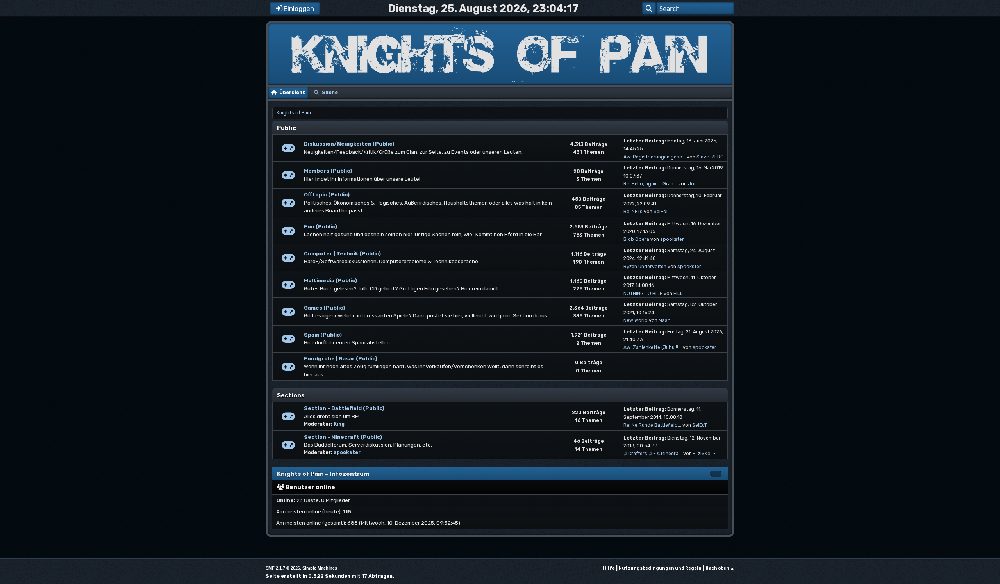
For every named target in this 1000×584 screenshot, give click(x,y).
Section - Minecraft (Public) (343, 437)
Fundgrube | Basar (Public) (340, 358)
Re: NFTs (633, 211)
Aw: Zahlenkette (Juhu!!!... (652, 347)
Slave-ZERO (710, 157)
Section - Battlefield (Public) (344, 408)
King (339, 424)
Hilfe (609, 568)
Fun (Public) (320, 226)
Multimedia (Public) (330, 280)
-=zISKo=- (704, 453)
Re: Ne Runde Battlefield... (652, 425)
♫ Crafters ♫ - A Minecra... (652, 453)
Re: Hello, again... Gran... (650, 184)
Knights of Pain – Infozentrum (323, 473)
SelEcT (661, 211)
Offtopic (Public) (327, 194)
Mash (665, 320)
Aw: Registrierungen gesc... (654, 157)
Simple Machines (319, 568)
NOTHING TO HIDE (642, 293)
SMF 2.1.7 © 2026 (283, 568)
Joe (692, 184)
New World (635, 320)
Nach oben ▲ (719, 568)
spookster (672, 239)
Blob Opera (636, 239)
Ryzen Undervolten (644, 266)
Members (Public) (328, 170)
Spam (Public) (323, 334)
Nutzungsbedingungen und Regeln (660, 568)
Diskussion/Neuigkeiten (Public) (349, 144)
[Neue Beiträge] (288, 150)
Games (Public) (324, 307)
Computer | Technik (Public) (342, 253)
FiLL (678, 293)
